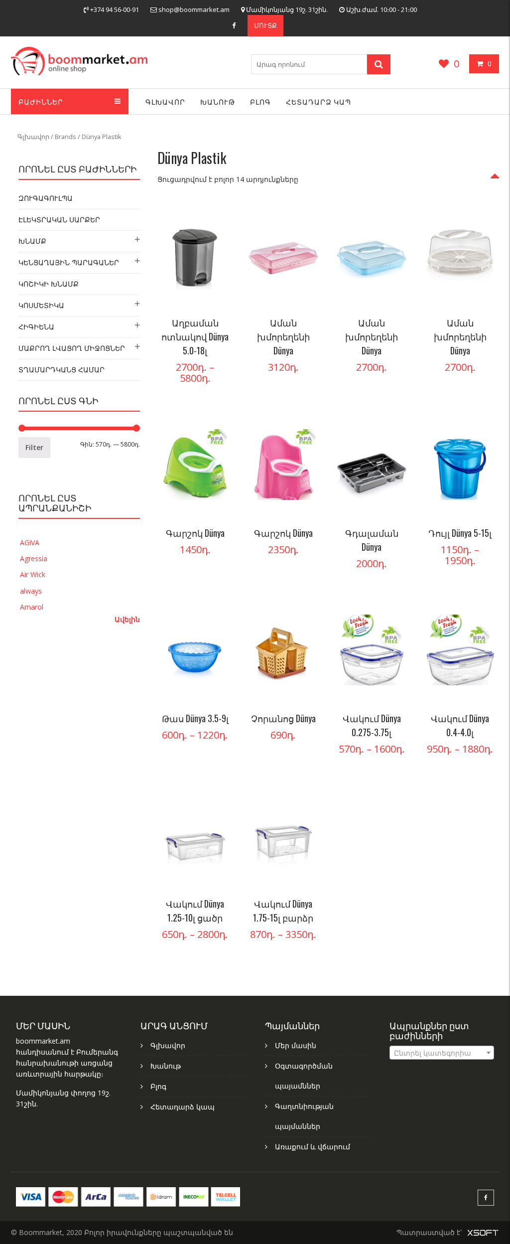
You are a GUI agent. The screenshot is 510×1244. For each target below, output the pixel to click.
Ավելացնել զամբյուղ (307, 220)
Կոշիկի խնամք (48, 284)
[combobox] (441, 1053)
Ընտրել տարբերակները (219, 220)
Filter (34, 447)
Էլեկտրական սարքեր (59, 219)
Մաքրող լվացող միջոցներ (71, 348)
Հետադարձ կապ (318, 101)
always (31, 591)
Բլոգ (260, 101)
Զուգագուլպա (45, 198)
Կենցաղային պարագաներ (68, 262)
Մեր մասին (295, 1045)
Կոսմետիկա (41, 305)
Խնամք (32, 241)
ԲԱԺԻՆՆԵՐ (40, 101)
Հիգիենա (36, 326)
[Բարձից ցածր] (495, 182)
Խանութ (217, 101)
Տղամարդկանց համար (61, 369)
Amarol (31, 607)
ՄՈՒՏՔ (265, 25)
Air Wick (32, 574)
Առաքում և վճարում (312, 1146)
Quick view (219, 280)
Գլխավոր (165, 101)
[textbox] (442, 1053)
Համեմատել (219, 260)
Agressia (33, 558)
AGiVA (29, 542)
